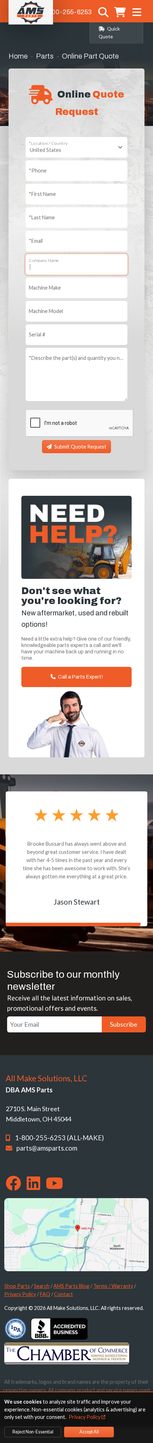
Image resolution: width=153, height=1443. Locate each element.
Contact (63, 1294)
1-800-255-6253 (66, 12)
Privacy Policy (20, 1294)
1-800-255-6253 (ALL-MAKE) (59, 1138)
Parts (45, 56)
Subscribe (123, 1024)
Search (41, 1286)
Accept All (89, 1431)
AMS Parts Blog (71, 1286)
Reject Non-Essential (32, 1431)
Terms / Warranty (113, 1286)
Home (18, 56)
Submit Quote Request (79, 447)
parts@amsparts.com (46, 1148)
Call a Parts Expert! (80, 677)
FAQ (45, 1294)
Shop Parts (17, 1286)
